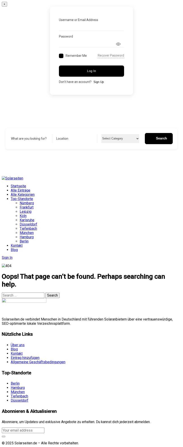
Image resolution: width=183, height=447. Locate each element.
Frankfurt (26, 207)
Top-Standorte (22, 199)
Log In (91, 71)
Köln (23, 216)
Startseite (18, 186)
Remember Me (76, 55)
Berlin (24, 241)
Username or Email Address (78, 20)
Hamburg (27, 237)
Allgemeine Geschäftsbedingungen (38, 362)
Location (62, 138)
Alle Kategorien (23, 194)
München (27, 233)
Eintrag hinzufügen (25, 358)
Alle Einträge (20, 190)
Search (161, 138)
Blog (14, 250)
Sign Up (99, 82)
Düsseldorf (28, 224)
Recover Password (111, 55)
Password (66, 36)
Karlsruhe (27, 220)
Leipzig (25, 211)
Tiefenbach (28, 228)
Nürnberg (27, 203)
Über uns (18, 345)
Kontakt (17, 245)
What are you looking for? (29, 138)
